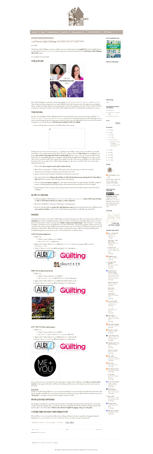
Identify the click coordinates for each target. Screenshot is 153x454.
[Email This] (66, 423)
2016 (109, 152)
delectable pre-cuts (40, 246)
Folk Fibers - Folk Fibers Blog (113, 241)
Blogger (96, 450)
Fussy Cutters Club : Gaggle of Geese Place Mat (113, 318)
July (111, 135)
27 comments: (59, 422)
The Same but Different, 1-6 (111, 235)
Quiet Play (111, 363)
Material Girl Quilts (113, 410)
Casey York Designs (113, 382)
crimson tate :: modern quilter (114, 113)
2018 (109, 132)
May (111, 137)
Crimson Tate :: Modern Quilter (112, 271)
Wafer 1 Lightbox (46, 334)
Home (67, 429)
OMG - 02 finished (113, 258)
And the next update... (113, 325)
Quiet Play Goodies (113, 364)
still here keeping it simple (113, 345)
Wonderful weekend (113, 412)
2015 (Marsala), (46, 118)
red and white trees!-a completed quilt (113, 303)
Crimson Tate (67, 244)
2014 (109, 157)
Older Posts (99, 429)
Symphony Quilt (112, 331)
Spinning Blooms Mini (113, 370)
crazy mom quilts (112, 301)
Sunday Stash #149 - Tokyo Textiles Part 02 (113, 391)
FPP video (107, 32)
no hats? (35, 32)
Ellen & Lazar (111, 289)
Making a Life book (113, 243)
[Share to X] (69, 423)
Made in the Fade (112, 351)
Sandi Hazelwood (72, 102)
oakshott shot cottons (113, 116)
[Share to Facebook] (71, 423)
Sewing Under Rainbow (112, 262)
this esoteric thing (114, 199)
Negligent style (112, 256)
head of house (53, 32)
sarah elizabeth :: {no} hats (114, 176)
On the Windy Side (113, 335)
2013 (109, 160)
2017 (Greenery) (58, 118)
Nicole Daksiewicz (83, 102)
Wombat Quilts (112, 403)
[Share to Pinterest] (73, 423)
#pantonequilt (41, 418)
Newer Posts (35, 429)
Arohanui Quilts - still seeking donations (113, 337)
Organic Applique (112, 284)
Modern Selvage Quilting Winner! (112, 384)
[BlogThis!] (68, 423)
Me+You (66, 337)
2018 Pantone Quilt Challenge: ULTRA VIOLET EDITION (57, 41)
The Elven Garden (113, 330)
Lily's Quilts (111, 356)
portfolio (65, 32)
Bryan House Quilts (49, 51)
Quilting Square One (113, 343)
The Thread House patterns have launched (113, 358)
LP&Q (66, 248)
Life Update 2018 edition (112, 310)
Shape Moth (111, 396)
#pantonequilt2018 (53, 418)
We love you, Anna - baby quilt (113, 265)
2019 (109, 130)
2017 (109, 150)
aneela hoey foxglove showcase (113, 376)
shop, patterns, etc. (78, 32)
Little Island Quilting (113, 324)
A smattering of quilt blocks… (113, 405)
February (112, 140)
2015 (109, 155)
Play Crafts (111, 308)
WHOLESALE (94, 32)
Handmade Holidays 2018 (113, 296)
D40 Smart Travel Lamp (48, 278)
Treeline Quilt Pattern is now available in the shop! (113, 250)
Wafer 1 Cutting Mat (61, 334)
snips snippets (111, 315)
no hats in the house (77, 199)
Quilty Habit (111, 294)
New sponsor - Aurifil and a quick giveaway (113, 398)
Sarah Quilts (111, 374)
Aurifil (56, 239)
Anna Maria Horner (113, 369)
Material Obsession (113, 282)
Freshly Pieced (112, 247)
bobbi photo (111, 110)
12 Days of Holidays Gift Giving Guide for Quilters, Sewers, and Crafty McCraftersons (113, 276)
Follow (108, 102)
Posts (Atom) (42, 432)
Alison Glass (95, 102)
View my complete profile (113, 185)
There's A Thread (112, 350)
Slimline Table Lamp (47, 242)
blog (42, 32)
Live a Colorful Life (113, 233)
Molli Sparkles (111, 389)
